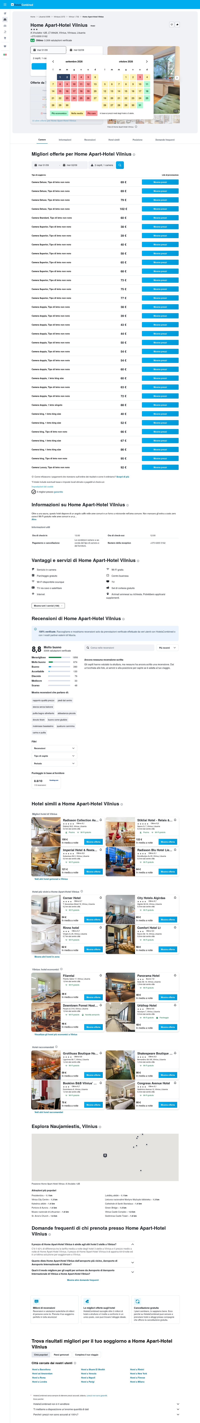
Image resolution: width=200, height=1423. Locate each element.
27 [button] (95, 98)
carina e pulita (39, 732)
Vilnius (71, 16)
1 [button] (60, 77)
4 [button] (81, 77)
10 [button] (74, 84)
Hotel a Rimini (137, 1369)
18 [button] (81, 91)
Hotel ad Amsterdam (42, 1373)
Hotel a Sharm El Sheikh (93, 1369)
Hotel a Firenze (137, 1377)
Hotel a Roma (39, 1377)
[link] (51, 879)
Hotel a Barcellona (41, 1369)
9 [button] (67, 84)
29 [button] (60, 105)
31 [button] (140, 105)
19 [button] (88, 91)
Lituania (42, 16)
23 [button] (67, 98)
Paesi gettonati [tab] (61, 1354)
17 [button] (74, 91)
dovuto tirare (39, 719)
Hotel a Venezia (88, 1373)
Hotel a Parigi (87, 1381)
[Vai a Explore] (5, 38)
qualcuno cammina (66, 726)
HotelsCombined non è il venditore (51, 1404)
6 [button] (95, 77)
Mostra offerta (93, 841)
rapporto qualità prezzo (43, 700)
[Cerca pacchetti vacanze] (5, 32)
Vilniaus (57, 16)
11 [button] (81, 84)
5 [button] (88, 77)
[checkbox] (46, 783)
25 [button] (81, 98)
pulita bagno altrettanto (43, 713)
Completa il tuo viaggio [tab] (86, 1354)
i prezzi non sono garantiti (97, 1395)
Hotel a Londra (39, 1381)
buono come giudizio (57, 719)
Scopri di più (122, 476)
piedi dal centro (65, 700)
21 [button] (53, 98)
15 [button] (60, 91)
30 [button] (67, 105)
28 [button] (53, 105)
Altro (34, 519)
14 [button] (53, 91)
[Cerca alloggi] (5, 20)
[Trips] (5, 46)
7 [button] (53, 84)
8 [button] (60, 84)
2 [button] (67, 77)
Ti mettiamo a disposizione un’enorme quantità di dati (61, 1409)
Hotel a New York (138, 1373)
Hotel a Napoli (88, 1377)
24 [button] (74, 98)
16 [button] (67, 91)
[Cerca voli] (5, 13)
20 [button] (95, 91)
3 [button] (74, 77)
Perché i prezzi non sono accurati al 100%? (55, 1414)
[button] (5, 4)
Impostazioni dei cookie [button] (42, 486)
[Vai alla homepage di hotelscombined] (22, 4)
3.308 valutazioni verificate (58, 40)
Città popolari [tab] (41, 1354)
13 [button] (95, 84)
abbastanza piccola (67, 713)
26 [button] (88, 98)
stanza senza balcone (43, 706)
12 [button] (88, 84)
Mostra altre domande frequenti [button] (83, 1279)
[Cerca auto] (5, 26)
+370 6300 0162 (38, 36)
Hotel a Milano (137, 1381)
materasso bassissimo (43, 726)
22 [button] (60, 98)
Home (32, 16)
